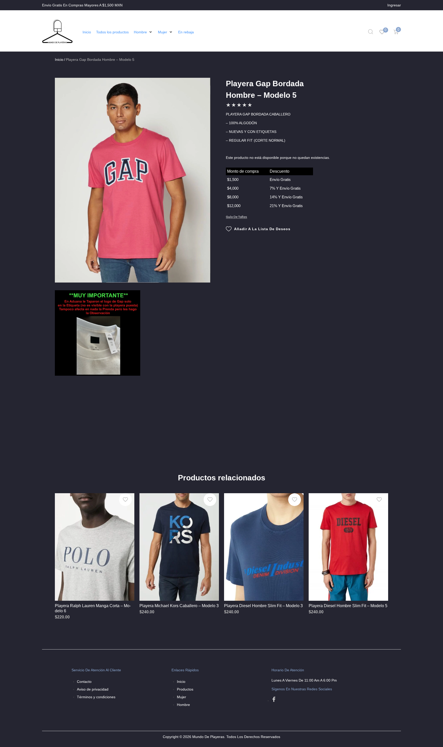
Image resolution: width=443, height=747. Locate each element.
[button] (143, 32)
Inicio (59, 59)
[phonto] (97, 333)
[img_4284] (132, 180)
